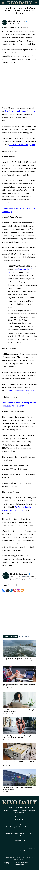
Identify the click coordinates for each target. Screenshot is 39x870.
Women (15, 810)
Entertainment (24, 27)
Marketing (32, 810)
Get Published (19, 813)
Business (9, 808)
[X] (7, 590)
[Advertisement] (19, 86)
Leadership (29, 808)
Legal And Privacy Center (20, 827)
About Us (8, 827)
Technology (8, 810)
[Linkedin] (11, 590)
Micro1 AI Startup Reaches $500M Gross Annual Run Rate (19, 685)
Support (31, 827)
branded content (25, 576)
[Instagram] (18, 590)
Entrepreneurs (19, 808)
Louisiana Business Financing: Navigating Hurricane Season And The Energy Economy (17, 659)
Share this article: (10, 585)
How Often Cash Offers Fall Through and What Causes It (18, 762)
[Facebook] (3, 590)
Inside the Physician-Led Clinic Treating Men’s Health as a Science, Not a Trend (18, 736)
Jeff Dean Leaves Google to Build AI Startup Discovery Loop (17, 788)
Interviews (23, 810)
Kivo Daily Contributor (17, 21)
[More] (22, 590)
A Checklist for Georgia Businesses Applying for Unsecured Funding (19, 711)
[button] (2, 3)
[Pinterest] (14, 590)
